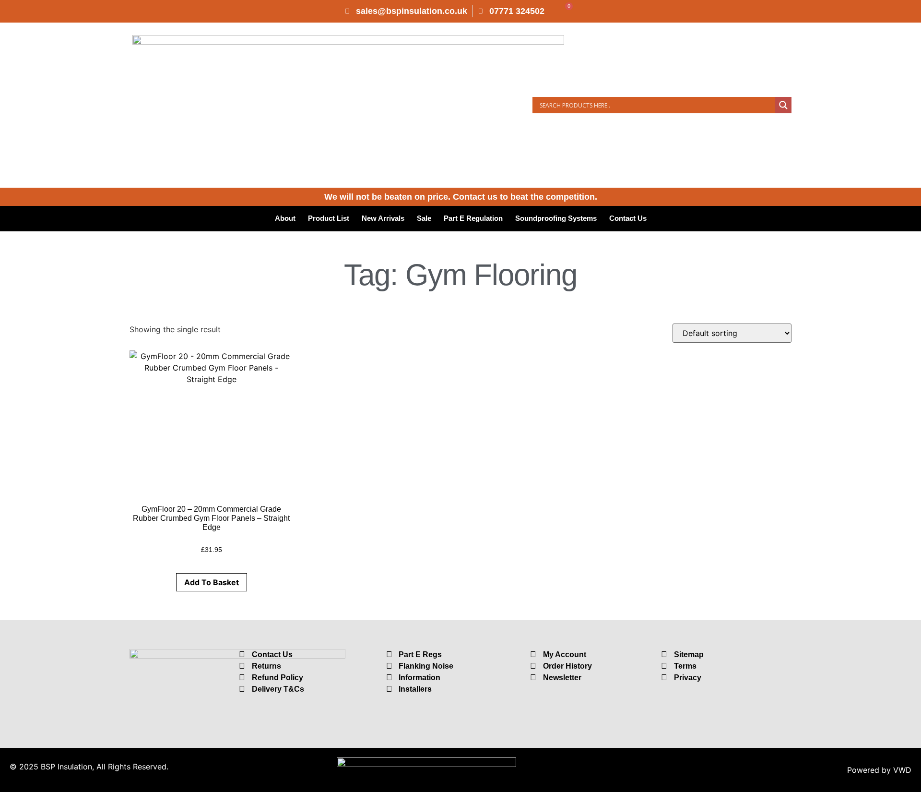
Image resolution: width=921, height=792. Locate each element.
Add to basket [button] (211, 582)
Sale (424, 218)
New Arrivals (383, 218)
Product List (328, 218)
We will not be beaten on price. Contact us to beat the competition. (460, 197)
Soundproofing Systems (556, 218)
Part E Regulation (473, 218)
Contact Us (628, 218)
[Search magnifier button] (783, 105)
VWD (902, 770)
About (285, 218)
